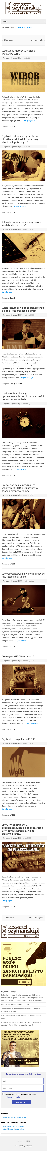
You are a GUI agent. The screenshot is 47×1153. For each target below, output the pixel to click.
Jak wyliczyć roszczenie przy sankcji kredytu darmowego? (21, 223)
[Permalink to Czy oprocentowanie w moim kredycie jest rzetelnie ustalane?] (23, 614)
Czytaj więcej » (29, 120)
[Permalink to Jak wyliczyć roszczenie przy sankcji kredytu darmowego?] (23, 263)
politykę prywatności (12, 1097)
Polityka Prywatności (23, 1146)
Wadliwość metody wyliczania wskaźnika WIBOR (18, 52)
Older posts (7, 40)
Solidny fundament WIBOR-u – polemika (15, 1004)
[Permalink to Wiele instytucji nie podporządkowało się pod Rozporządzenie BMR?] (23, 348)
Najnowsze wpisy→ (37, 40)
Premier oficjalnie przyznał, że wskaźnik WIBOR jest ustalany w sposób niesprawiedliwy (20, 487)
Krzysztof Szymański (24, 28)
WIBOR (12, 126)
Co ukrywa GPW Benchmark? (18, 656)
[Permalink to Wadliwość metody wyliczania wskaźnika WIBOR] (23, 91)
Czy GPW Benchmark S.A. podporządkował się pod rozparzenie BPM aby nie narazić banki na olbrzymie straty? (22, 829)
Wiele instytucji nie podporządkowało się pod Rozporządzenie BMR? (23, 309)
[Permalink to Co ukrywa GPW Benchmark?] (23, 694)
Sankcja (13, 298)
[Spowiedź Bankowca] (24, 13)
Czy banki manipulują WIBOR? (18, 738)
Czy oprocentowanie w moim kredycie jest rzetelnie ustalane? (23, 575)
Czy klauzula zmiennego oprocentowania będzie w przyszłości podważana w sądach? (23, 396)
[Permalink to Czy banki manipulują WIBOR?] (23, 777)
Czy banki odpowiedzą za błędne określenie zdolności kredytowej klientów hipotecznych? (20, 139)
